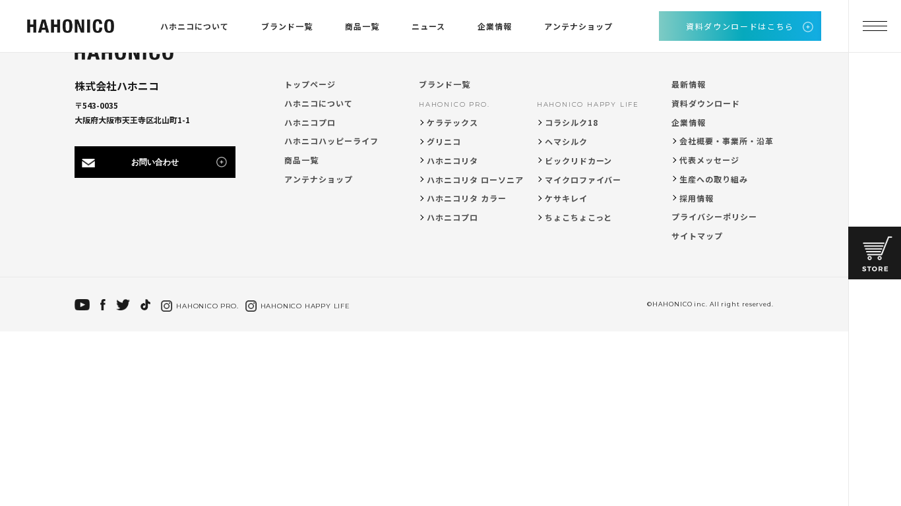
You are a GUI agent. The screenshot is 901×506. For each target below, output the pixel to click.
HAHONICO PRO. (454, 104)
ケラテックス (452, 122)
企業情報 (495, 26)
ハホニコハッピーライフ (331, 140)
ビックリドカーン (579, 160)
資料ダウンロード (705, 103)
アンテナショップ (578, 26)
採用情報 (696, 198)
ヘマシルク (566, 141)
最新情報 (688, 84)
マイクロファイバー (583, 179)
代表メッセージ (709, 159)
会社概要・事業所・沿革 (726, 140)
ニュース (428, 26)
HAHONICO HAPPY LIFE (588, 104)
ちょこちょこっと (579, 217)
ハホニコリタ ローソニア (475, 179)
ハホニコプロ (310, 122)
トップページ (310, 84)
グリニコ (444, 141)
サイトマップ (697, 235)
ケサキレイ (566, 198)
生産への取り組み (713, 178)
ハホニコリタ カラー (467, 198)
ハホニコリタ (452, 160)
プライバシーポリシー (714, 216)
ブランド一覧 (287, 26)
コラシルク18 (571, 122)
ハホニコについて (194, 26)
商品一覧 (362, 26)
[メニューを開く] (874, 26)
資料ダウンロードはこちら (740, 26)
